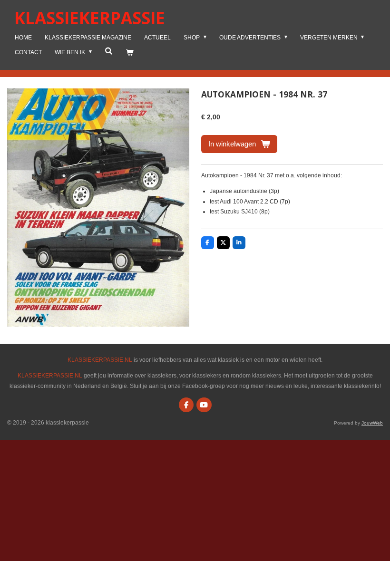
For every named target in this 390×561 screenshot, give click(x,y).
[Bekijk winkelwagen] (129, 52)
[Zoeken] (108, 51)
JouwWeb (372, 423)
